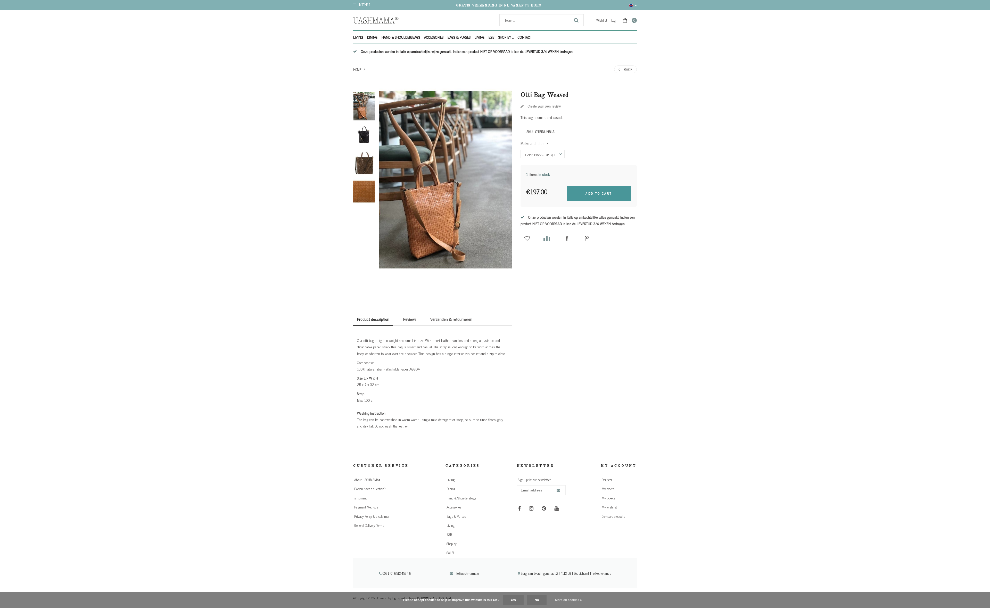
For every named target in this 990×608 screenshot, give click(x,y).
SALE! (450, 552)
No (537, 600)
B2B (491, 37)
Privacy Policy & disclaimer (371, 516)
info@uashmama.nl (467, 573)
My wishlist (609, 507)
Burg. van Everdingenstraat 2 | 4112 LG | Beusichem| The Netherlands (565, 573)
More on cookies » (568, 600)
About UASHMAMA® (367, 479)
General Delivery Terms (369, 525)
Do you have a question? (370, 488)
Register (607, 479)
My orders (608, 488)
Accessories (433, 37)
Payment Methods (366, 507)
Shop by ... (506, 37)
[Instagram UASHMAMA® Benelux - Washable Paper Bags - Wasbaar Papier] (531, 508)
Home (357, 69)
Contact (525, 37)
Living (358, 37)
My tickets (608, 498)
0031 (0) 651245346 (396, 573)
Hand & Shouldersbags (401, 37)
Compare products (613, 516)
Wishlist (601, 20)
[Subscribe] (558, 490)
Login (614, 20)
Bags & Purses (459, 37)
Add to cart (598, 193)
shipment (360, 498)
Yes (513, 600)
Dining (372, 37)
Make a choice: (534, 143)
